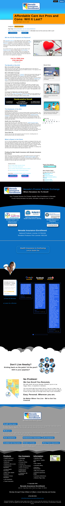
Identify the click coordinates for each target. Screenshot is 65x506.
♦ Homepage (21, 458)
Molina (30, 427)
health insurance (7, 50)
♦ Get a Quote (37, 463)
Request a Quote (49, 180)
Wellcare (24, 434)
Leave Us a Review (10, 303)
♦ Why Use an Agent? (39, 470)
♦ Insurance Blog (38, 465)
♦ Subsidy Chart (38, 458)
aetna (14, 434)
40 (51, 121)
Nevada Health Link (8, 426)
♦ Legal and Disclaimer (24, 465)
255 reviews (6, 293)
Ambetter (16, 427)
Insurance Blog (16, 30)
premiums (22, 75)
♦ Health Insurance (9, 458)
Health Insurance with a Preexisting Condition (18, 170)
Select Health (23, 427)
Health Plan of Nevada (51, 426)
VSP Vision (38, 445)
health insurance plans (33, 122)
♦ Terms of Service (23, 467)
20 (46, 121)
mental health (26, 94)
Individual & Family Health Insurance (22, 173)
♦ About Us (21, 460)
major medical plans (17, 93)
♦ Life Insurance (8, 479)
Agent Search (12, 225)
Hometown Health (8, 427)
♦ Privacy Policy (22, 462)
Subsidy (22, 74)
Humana (56, 432)
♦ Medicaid (6, 462)
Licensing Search (52, 225)
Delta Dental (26, 445)
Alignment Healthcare (47, 432)
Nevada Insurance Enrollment (32, 486)
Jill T (36, 310)
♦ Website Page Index (39, 477)
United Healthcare (27, 432)
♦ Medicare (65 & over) (10, 464)
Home (9, 30)
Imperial (35, 427)
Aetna (59, 426)
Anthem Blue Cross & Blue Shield (12, 432)
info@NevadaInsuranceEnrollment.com (32, 498)
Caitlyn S (22, 295)
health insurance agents (30, 156)
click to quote (23, 105)
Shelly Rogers (19, 21)
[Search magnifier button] (55, 166)
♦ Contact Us (21, 464)
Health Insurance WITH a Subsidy (50, 177)
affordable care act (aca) (23, 28)
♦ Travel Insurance (8, 481)
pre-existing (24, 50)
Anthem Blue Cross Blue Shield (23, 426)
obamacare (32, 28)
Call (55, 1)
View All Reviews (10, 298)
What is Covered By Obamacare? (16, 166)
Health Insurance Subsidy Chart (48, 174)
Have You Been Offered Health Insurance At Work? (20, 168)
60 (56, 121)
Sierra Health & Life (38, 426)
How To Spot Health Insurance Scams (17, 165)
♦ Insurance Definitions (40, 476)
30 (49, 121)
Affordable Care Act (9, 40)
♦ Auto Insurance (8, 460)
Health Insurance (19, 26)
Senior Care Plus (7, 434)
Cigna (19, 434)
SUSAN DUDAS (52, 329)
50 (54, 121)
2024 (15, 28)
